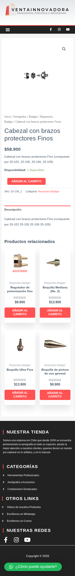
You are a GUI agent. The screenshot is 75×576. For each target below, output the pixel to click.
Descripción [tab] (12, 209)
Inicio (7, 116)
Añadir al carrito (26, 181)
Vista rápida (20, 275)
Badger (33, 116)
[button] (7, 29)
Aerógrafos (19, 116)
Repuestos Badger (48, 191)
